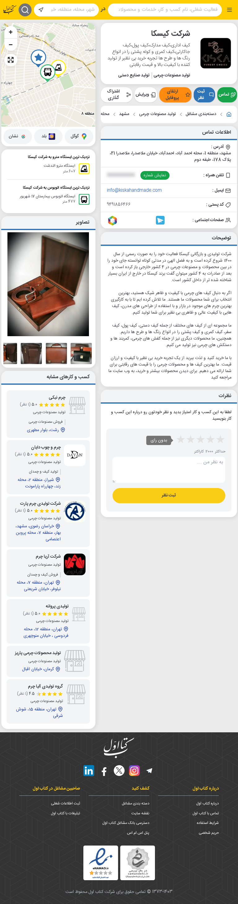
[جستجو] (25, 9)
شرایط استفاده (208, 823)
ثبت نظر (201, 95)
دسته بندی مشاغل (135, 803)
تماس (223, 94)
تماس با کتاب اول (205, 813)
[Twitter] (119, 770)
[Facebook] (104, 770)
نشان (13, 136)
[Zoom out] (10, 44)
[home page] (9, 9)
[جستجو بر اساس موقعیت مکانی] (41, 10)
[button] (38, 58)
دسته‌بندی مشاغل (201, 114)
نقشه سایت (140, 813)
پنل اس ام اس (138, 833)
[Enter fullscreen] (10, 60)
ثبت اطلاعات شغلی (65, 803)
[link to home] (229, 114)
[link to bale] (124, 220)
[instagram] (134, 770)
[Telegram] (149, 770)
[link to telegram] (160, 220)
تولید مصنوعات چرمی (157, 114)
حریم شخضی (209, 833)
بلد (44, 136)
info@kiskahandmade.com (134, 190)
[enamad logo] (101, 863)
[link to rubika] (112, 220)
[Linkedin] (88, 770)
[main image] (48, 284)
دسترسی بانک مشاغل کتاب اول (125, 823)
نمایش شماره (154, 175)
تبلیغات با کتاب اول (65, 813)
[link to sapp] (136, 220)
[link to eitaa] (148, 220)
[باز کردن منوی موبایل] (229, 9)
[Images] (81, 353)
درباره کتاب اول (207, 803)
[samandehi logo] (138, 862)
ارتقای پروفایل (172, 95)
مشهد (124, 114)
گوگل (75, 136)
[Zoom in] (10, 32)
